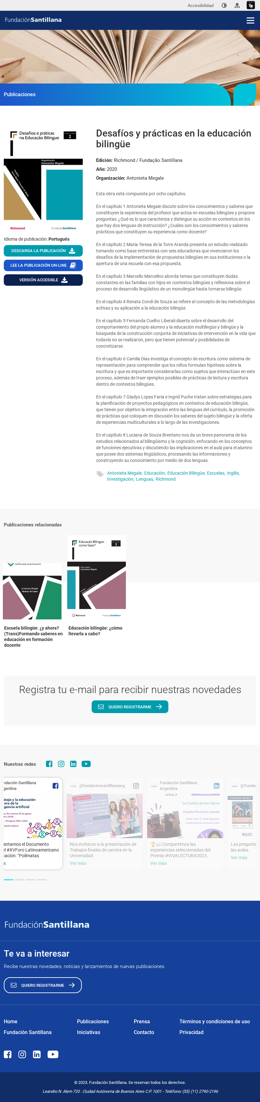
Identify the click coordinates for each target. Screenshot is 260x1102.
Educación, (155, 473)
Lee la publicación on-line (38, 265)
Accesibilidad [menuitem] (201, 5)
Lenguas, (145, 479)
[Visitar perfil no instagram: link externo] (61, 764)
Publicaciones (93, 1022)
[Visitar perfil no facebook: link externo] (49, 764)
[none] (224, 5)
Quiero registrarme (129, 707)
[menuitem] (224, 5)
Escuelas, (216, 473)
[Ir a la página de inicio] (132, 20)
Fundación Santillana (28, 1032)
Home (10, 1022)
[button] (8, 879)
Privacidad (191, 1032)
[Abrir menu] (250, 20)
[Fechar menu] (250, 9)
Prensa (142, 1022)
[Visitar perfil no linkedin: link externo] (73, 764)
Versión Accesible (38, 279)
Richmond (166, 479)
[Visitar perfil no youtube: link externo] (86, 764)
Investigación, (120, 479)
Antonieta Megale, (125, 473)
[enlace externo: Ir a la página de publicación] (105, 816)
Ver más (78, 863)
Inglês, (233, 473)
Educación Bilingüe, (186, 473)
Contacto (144, 1032)
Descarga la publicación (38, 250)
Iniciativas (88, 1032)
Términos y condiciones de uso (214, 1022)
